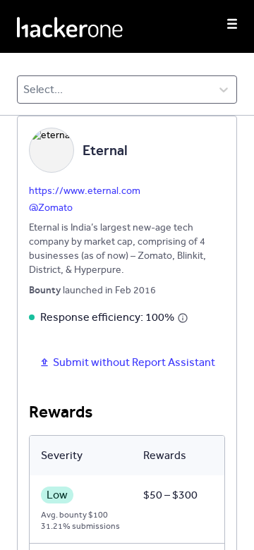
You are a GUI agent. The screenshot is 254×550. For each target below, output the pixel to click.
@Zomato (51, 208)
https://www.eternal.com (84, 191)
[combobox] (24, 89)
